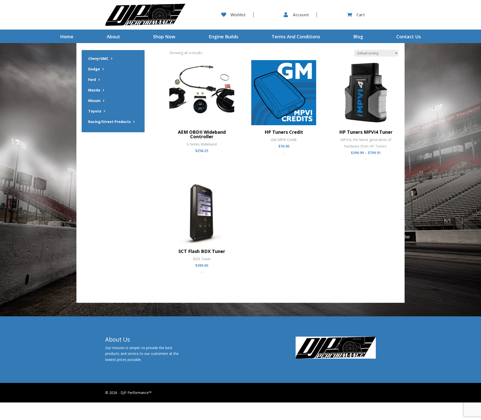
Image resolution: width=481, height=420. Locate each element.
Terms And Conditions (296, 37)
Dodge (94, 69)
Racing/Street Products (109, 122)
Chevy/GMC (98, 59)
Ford (92, 80)
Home (66, 37)
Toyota (94, 111)
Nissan (94, 101)
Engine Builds (223, 37)
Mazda (94, 90)
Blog (358, 37)
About (113, 37)
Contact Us (408, 37)
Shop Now (164, 37)
